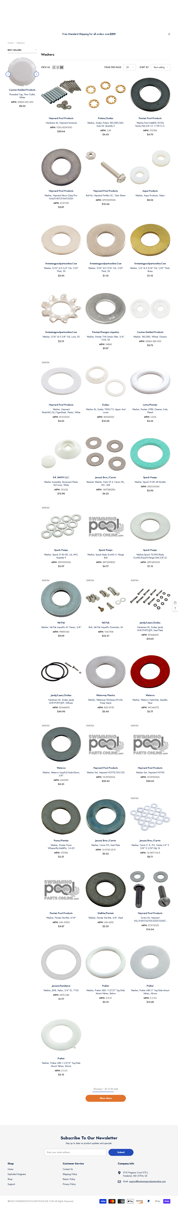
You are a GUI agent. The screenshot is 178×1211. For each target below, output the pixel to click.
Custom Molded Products (150, 332)
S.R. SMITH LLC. (61, 477)
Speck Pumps (150, 477)
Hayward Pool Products (22, 89)
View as (45, 67)
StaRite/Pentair (106, 913)
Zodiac (105, 404)
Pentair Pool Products (150, 118)
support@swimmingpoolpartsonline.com (147, 1181)
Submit (121, 1152)
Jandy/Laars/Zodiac (150, 622)
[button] (54, 67)
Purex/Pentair (61, 840)
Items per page (112, 67)
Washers (21, 42)
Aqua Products (150, 191)
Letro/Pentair (150, 404)
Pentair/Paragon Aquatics (105, 332)
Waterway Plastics (105, 695)
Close (169, 34)
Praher (105, 985)
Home (10, 42)
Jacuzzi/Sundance (61, 985)
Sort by (144, 67)
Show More (106, 1098)
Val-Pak (61, 622)
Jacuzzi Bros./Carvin (105, 477)
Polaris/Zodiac (105, 118)
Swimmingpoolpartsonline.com (61, 263)
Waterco (150, 695)
